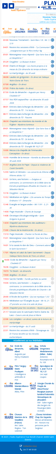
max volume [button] (49, 7)
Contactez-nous (30, 446)
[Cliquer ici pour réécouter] (52, 40)
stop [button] (11, 6)
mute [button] (40, 7)
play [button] (5, 6)
